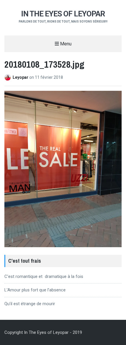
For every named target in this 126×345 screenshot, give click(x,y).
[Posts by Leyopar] (8, 77)
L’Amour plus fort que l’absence (35, 290)
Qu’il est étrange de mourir (29, 303)
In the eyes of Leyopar (63, 13)
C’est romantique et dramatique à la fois (43, 276)
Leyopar (21, 77)
